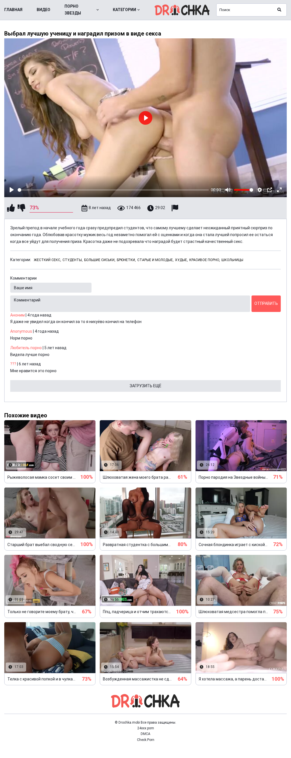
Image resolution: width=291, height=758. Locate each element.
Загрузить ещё (145, 386)
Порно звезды (73, 9)
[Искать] (279, 10)
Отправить (266, 303)
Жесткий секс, (47, 260)
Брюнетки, (126, 260)
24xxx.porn (145, 728)
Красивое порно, (204, 260)
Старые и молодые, (155, 260)
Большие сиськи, (99, 260)
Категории (124, 9)
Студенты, (73, 260)
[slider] (113, 190)
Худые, (181, 260)
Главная (13, 9)
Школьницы (232, 260)
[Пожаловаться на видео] (176, 208)
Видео (43, 9)
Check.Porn (145, 740)
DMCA (145, 734)
